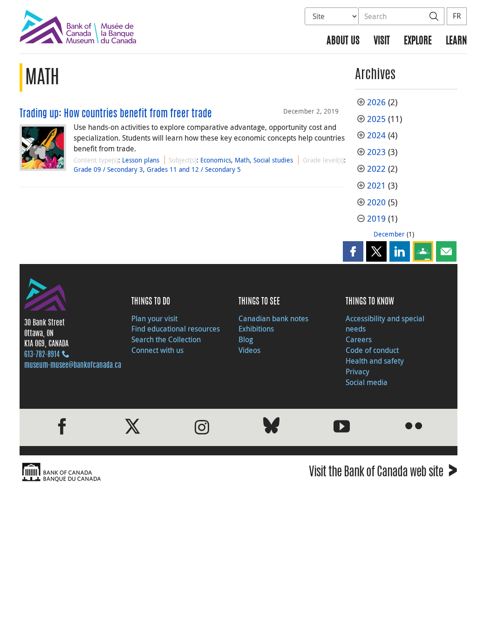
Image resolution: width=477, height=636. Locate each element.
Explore (418, 41)
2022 (376, 168)
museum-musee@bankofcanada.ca (72, 365)
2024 (376, 135)
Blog (245, 339)
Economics (215, 160)
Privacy (357, 371)
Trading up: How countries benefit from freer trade (116, 114)
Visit (382, 41)
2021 (376, 185)
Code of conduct (372, 350)
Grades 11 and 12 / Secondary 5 (194, 169)
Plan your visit (154, 318)
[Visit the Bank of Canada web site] (127, 472)
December (389, 234)
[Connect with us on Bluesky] (271, 427)
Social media (367, 382)
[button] (353, 251)
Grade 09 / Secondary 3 (108, 169)
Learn (456, 41)
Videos (249, 350)
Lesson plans (140, 160)
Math (242, 160)
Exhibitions (256, 329)
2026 (376, 102)
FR (457, 16)
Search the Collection (166, 339)
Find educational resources (175, 329)
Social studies (273, 160)
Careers (359, 339)
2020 (376, 202)
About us (343, 41)
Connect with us (157, 350)
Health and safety (375, 361)
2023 (376, 152)
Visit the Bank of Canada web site (383, 473)
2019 (376, 218)
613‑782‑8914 (42, 355)
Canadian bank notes (273, 318)
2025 (376, 119)
